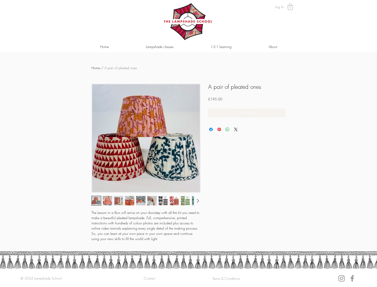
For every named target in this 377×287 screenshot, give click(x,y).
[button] (290, 6)
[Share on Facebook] (211, 129)
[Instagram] (341, 278)
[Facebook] (352, 278)
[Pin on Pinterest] (219, 129)
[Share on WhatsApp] (227, 129)
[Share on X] (235, 129)
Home (95, 67)
